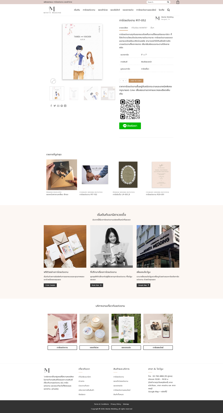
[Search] (168, 10)
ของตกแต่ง (128, 9)
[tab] (123, 28)
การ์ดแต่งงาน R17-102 (88, 194)
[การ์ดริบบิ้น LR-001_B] (128, 174)
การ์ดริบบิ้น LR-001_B (121, 194)
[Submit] (168, 2)
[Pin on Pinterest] (62, 106)
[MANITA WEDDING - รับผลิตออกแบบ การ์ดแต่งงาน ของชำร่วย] (52, 10)
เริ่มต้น (77, 9)
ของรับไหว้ (115, 9)
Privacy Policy (116, 404)
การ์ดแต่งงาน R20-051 (155, 194)
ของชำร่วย (103, 9)
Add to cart (136, 81)
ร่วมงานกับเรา (84, 385)
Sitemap (126, 404)
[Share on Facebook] (51, 106)
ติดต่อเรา (82, 394)
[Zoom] (53, 81)
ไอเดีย (161, 9)
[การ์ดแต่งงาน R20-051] (161, 174)
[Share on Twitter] (55, 106)
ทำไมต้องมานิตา (85, 376)
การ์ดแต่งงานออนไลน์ (146, 9)
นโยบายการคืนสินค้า (86, 390)
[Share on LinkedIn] (65, 106)
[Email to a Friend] (58, 106)
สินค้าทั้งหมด (118, 394)
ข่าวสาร (81, 381)
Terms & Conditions (101, 404)
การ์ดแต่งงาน (89, 9)
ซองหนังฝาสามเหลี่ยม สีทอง (57, 194)
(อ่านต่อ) (55, 388)
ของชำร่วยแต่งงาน (120, 381)
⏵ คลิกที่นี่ (163, 391)
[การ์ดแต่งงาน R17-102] (94, 174)
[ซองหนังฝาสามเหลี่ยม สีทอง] (61, 174)
